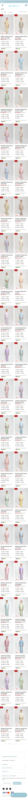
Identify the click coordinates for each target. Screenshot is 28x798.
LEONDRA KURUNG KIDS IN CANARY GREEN (7, 292)
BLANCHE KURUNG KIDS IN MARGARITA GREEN (6, 110)
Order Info (5, 764)
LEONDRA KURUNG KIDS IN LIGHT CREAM (21, 256)
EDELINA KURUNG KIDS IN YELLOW (20, 510)
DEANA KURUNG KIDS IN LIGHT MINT (7, 510)
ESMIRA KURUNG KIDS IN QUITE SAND (21, 37)
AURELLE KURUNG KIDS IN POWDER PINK (21, 183)
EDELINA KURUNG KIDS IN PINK (6, 547)
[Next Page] (22, 743)
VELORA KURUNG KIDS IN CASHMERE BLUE (20, 328)
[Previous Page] (6, 743)
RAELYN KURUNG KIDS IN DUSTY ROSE (7, 401)
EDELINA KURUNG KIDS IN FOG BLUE (20, 547)
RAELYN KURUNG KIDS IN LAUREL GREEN (21, 365)
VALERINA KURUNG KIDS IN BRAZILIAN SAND (21, 146)
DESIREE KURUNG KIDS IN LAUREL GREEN (20, 693)
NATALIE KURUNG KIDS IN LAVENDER (20, 583)
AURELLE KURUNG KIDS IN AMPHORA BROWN (21, 219)
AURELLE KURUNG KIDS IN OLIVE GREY (6, 219)
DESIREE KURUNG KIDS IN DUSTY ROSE (6, 729)
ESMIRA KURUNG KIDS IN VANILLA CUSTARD (7, 37)
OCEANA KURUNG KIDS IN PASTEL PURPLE (21, 401)
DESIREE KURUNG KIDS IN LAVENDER (6, 693)
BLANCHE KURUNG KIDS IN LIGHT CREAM (21, 110)
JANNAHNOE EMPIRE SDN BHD (9, 756)
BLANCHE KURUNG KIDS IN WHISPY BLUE (21, 73)
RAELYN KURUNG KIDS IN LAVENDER (7, 365)
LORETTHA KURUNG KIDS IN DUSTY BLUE (20, 656)
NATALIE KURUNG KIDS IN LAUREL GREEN (6, 620)
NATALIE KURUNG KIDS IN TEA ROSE (6, 583)
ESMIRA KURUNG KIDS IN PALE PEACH (7, 73)
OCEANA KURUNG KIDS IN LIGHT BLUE (21, 438)
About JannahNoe (7, 767)
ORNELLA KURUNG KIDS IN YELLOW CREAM (21, 729)
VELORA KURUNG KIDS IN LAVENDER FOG (6, 328)
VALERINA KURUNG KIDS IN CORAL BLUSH (7, 146)
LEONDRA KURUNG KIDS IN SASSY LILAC (7, 256)
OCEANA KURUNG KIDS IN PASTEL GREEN (6, 438)
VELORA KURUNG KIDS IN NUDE (20, 292)
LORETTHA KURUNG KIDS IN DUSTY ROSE (6, 656)
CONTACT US (5, 771)
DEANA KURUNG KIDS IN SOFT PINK (7, 474)
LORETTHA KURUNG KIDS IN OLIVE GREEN (20, 620)
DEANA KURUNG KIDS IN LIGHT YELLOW (21, 474)
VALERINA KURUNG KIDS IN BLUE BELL (7, 183)
